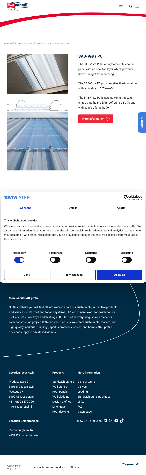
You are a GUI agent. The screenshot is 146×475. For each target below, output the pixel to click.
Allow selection (73, 274)
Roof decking (60, 411)
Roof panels (59, 391)
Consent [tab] (25, 207)
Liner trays (59, 406)
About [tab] (121, 207)
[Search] (130, 6)
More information (93, 118)
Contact (75, 467)
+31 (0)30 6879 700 (21, 401)
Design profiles (61, 401)
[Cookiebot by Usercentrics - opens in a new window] (126, 197)
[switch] (55, 260)
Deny (27, 274)
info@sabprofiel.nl (20, 406)
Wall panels (59, 386)
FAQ (80, 406)
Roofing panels (45, 43)
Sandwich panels (63, 381)
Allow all (119, 274)
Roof (32, 43)
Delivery (82, 386)
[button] (122, 6)
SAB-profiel (10, 43)
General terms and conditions (49, 467)
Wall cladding (60, 396)
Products (23, 43)
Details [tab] (73, 207)
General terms (86, 381)
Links (80, 401)
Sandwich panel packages (93, 396)
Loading (82, 391)
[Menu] (137, 6)
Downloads (84, 411)
